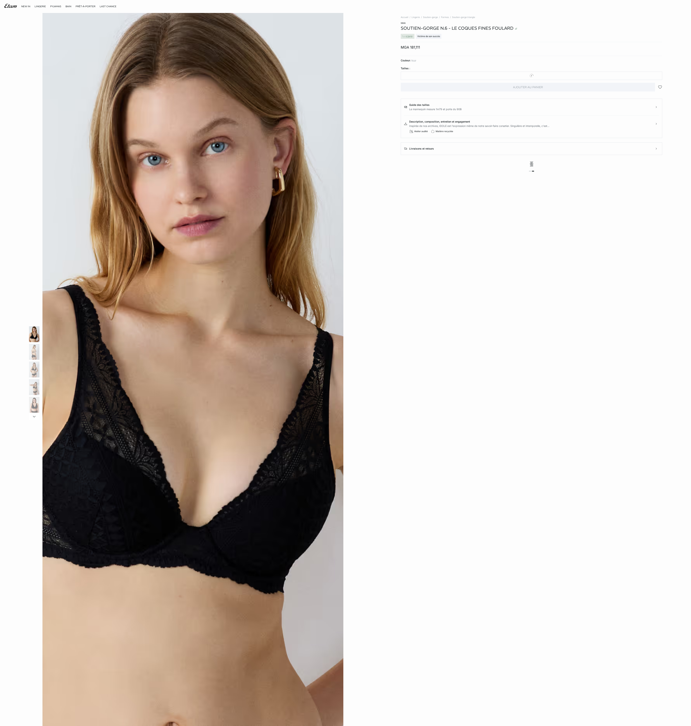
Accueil (404, 17)
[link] (25, 6)
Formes (445, 17)
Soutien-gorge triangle (463, 17)
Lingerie (416, 17)
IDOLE (403, 23)
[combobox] (531, 76)
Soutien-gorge (430, 17)
